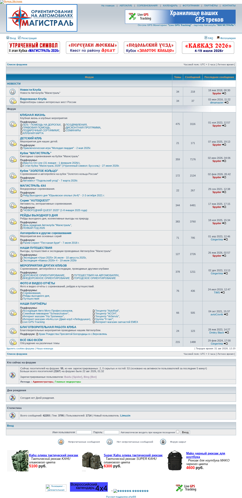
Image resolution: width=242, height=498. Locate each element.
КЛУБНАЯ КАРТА (33, 133)
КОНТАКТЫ (229, 5)
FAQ (210, 38)
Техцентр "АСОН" (106, 313)
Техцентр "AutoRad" (107, 310)
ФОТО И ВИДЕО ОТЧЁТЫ (37, 283)
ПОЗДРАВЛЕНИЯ (76, 124)
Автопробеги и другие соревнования (45, 233)
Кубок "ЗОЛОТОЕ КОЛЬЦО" (39, 171)
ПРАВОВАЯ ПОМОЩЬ (36, 127)
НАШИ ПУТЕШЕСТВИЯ (36, 248)
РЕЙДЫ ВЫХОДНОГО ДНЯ (39, 215)
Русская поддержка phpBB (121, 496)
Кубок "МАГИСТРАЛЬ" (36, 153)
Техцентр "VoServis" (107, 316)
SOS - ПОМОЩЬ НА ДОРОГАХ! (42, 124)
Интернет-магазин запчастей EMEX (116, 322)
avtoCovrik (217, 314)
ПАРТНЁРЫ (211, 5)
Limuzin (125, 415)
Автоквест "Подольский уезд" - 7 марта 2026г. (50, 180)
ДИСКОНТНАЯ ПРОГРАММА (83, 127)
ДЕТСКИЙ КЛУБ (31, 138)
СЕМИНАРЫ (73, 130)
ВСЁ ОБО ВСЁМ (31, 340)
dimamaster (217, 102)
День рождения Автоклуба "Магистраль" (47, 225)
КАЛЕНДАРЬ (170, 5)
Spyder (216, 93)
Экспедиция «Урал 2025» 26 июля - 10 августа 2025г (54, 257)
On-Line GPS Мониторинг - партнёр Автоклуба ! (187, 25)
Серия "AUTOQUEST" (35, 200)
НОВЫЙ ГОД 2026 (34, 227)
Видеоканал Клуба (33, 99)
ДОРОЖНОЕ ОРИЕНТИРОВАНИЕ (44, 275)
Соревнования (31, 293)
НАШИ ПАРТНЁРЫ (33, 303)
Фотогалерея (228, 38)
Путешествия (31, 298)
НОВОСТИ (14, 83)
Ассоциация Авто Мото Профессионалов (47, 310)
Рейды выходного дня (36, 295)
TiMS (217, 292)
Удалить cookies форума (20, 348)
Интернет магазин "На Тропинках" (43, 316)
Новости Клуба (30, 89)
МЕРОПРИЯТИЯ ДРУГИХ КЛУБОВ (43, 265)
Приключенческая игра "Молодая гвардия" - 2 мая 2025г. (57, 148)
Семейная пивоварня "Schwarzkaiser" (46, 313)
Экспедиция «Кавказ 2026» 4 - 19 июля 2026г (50, 260)
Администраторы (43, 381)
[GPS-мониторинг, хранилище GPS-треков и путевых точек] (186, 491)
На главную (108, 5)
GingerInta (217, 239)
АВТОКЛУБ (126, 5)
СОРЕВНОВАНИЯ (147, 5)
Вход (12, 38)
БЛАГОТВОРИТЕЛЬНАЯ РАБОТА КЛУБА (48, 327)
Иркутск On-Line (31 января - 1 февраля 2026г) (51, 162)
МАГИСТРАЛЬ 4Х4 (33, 185)
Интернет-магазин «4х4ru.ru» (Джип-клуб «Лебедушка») (56, 319)
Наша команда (44, 348)
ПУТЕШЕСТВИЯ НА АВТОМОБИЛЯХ (96, 275)
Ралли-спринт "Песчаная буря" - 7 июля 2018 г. (51, 242)
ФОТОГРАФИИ (191, 5)
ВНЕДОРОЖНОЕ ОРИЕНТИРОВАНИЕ (46, 278)
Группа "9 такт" (104, 319)
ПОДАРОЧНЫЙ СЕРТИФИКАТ (41, 130)
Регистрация (29, 38)
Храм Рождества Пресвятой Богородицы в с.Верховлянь (73, 334)
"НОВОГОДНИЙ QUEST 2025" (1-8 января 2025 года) (55, 210)
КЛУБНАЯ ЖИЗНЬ (32, 115)
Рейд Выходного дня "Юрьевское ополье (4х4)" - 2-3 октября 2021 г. (64, 195)
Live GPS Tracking (34, 322)
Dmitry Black (216, 332)
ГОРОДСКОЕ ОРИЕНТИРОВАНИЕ (95, 278)
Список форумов (17, 64)
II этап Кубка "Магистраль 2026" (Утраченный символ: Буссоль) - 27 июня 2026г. (71, 165)
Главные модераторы (68, 381)
